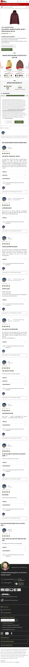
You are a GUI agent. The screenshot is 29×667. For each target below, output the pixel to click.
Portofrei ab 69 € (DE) (9, 579)
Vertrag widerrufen (6, 645)
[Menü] (2, 7)
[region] (14, 110)
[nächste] (26, 67)
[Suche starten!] (27, 7)
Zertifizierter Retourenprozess (11, 600)
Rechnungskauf (7, 582)
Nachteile (4, 175)
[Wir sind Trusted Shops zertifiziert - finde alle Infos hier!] (16, 584)
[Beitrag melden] (9, 151)
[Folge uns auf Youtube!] (8, 633)
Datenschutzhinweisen (9, 118)
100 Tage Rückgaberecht (21, 579)
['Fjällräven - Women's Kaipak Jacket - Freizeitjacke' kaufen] (14, 17)
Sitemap (17, 662)
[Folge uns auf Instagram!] (3, 633)
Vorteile (4, 172)
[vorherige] (2, 67)
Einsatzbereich (6, 178)
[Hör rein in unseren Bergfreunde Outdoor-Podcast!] (12, 633)
